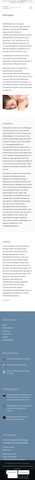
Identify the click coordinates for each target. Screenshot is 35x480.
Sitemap (5, 337)
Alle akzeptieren (12, 472)
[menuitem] (29, 7)
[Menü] (29, 7)
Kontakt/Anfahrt (8, 328)
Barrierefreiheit (8, 340)
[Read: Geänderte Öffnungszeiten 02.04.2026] (4, 359)
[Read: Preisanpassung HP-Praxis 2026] (4, 365)
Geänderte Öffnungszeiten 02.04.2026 (18, 359)
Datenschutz (7, 334)
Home (5, 325)
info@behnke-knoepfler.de (18, 2)
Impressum (6, 331)
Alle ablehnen (12, 476)
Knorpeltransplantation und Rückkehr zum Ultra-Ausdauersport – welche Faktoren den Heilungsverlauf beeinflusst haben (19, 397)
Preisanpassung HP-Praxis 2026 (16, 365)
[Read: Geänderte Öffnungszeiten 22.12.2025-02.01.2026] (4, 371)
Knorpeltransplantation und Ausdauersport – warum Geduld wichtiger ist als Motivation (19, 408)
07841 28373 (23, 1)
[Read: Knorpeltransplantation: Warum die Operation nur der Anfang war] (4, 417)
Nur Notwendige (23, 472)
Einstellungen (23, 476)
